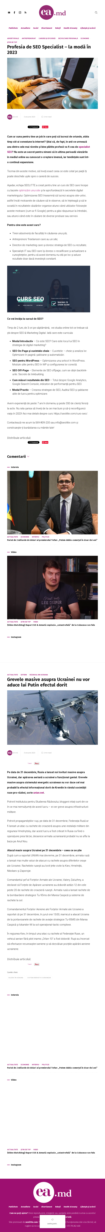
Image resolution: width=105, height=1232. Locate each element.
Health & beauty (70, 28)
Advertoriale (13, 38)
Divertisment (46, 28)
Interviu (35, 537)
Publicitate (13, 28)
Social (35, 28)
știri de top (12, 42)
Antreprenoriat (29, 38)
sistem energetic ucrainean (39, 977)
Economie (85, 38)
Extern (24, 675)
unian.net (38, 792)
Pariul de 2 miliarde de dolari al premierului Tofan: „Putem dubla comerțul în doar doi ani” (52, 540)
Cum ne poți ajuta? (18, 1213)
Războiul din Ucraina (39, 675)
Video (35, 622)
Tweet (30, 763)
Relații (58, 28)
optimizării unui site (29, 190)
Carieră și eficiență (47, 38)
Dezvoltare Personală (68, 38)
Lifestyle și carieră (87, 28)
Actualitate (25, 28)
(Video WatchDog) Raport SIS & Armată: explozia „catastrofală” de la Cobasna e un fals (51, 625)
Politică (45, 537)
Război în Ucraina (16, 977)
